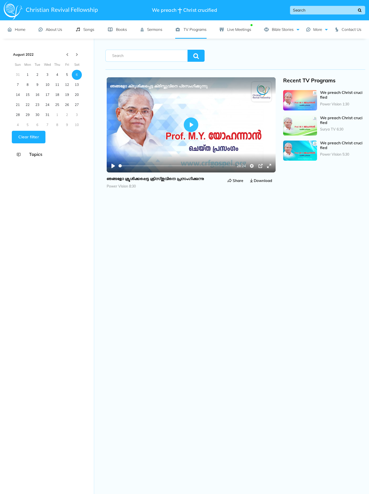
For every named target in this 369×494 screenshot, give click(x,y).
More (317, 29)
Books (121, 29)
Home (20, 29)
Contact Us (351, 29)
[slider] (176, 165)
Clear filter (28, 137)
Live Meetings (239, 29)
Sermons (154, 29)
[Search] (359, 10)
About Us (54, 29)
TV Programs (194, 29)
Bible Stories (282, 29)
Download (262, 180)
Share (237, 180)
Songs (88, 29)
